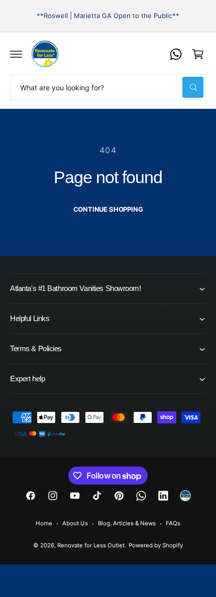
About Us (75, 523)
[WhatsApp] (176, 54)
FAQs (173, 523)
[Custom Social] (185, 496)
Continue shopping (108, 209)
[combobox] (108, 87)
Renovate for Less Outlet (91, 545)
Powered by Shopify (156, 545)
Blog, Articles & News (127, 523)
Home (44, 523)
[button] (16, 54)
